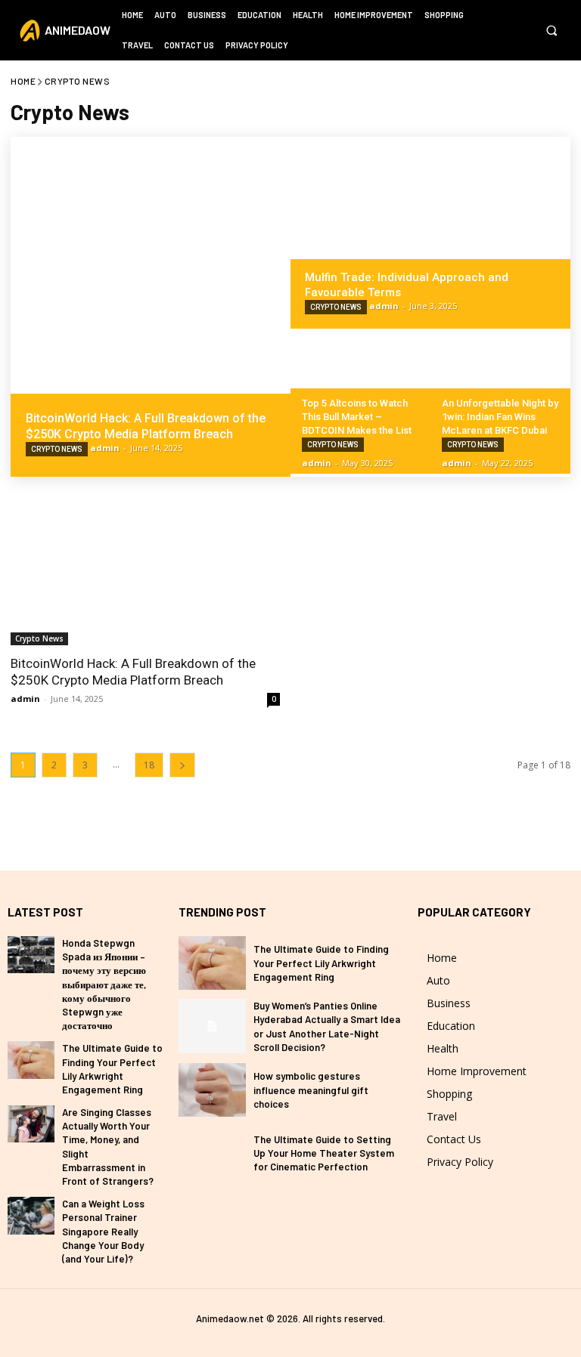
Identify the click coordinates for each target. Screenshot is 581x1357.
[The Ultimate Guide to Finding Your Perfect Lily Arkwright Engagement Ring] (31, 1059)
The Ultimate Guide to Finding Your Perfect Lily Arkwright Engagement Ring (321, 962)
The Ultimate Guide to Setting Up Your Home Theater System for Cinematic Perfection (323, 1153)
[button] (551, 31)
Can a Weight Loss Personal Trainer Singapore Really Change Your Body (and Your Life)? (103, 1231)
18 (149, 765)
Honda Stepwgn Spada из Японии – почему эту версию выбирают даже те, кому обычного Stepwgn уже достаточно (104, 984)
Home (23, 81)
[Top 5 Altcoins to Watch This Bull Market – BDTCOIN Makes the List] (360, 401)
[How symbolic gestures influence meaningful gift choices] (212, 1090)
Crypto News (56, 449)
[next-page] (182, 765)
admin (25, 698)
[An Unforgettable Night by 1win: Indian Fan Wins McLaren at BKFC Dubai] (500, 401)
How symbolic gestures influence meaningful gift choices (310, 1089)
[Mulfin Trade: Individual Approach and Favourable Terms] (430, 233)
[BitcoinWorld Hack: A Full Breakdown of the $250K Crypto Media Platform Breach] (150, 307)
